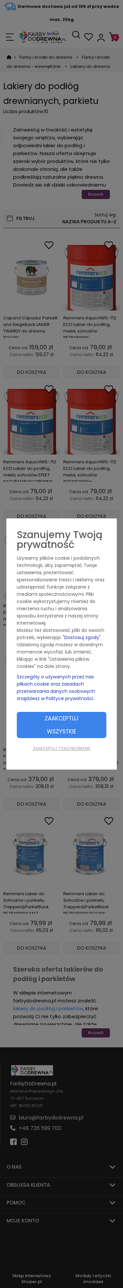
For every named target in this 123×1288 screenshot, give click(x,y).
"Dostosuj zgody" (82, 637)
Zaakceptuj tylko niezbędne (61, 748)
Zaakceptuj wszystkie (61, 724)
